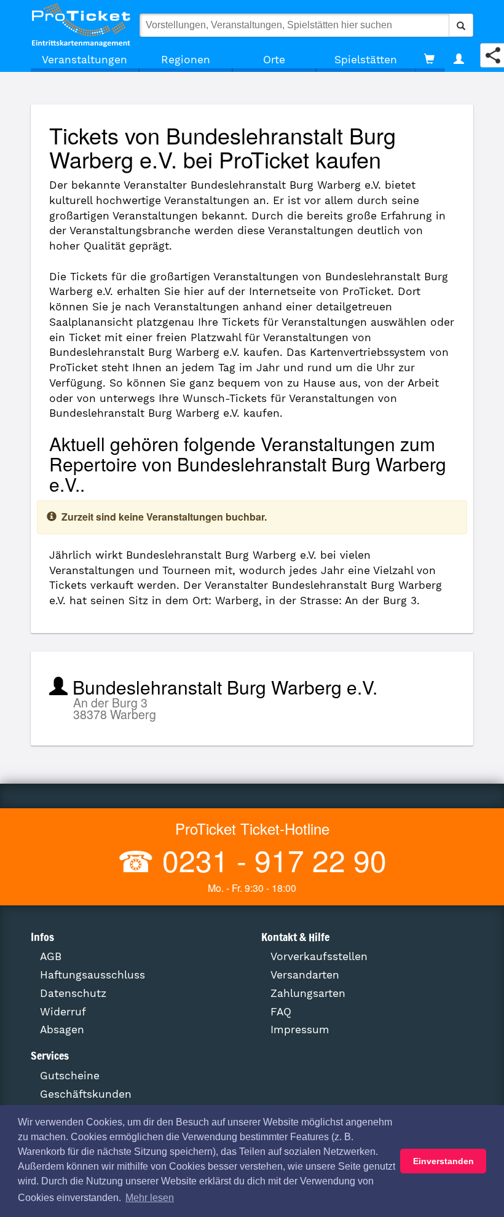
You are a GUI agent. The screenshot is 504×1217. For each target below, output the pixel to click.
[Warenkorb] (429, 59)
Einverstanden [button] (443, 1161)
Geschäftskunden (86, 1094)
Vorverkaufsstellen (319, 956)
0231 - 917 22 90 (270, 859)
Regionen (185, 59)
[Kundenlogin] (458, 59)
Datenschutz (73, 993)
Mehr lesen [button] (149, 1197)
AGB (50, 956)
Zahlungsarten (307, 993)
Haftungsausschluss (92, 975)
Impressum (299, 1029)
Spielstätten (365, 59)
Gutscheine (70, 1075)
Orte (274, 59)
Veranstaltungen (84, 59)
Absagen (62, 1029)
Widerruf (63, 1012)
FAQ (280, 1012)
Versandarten (304, 975)
